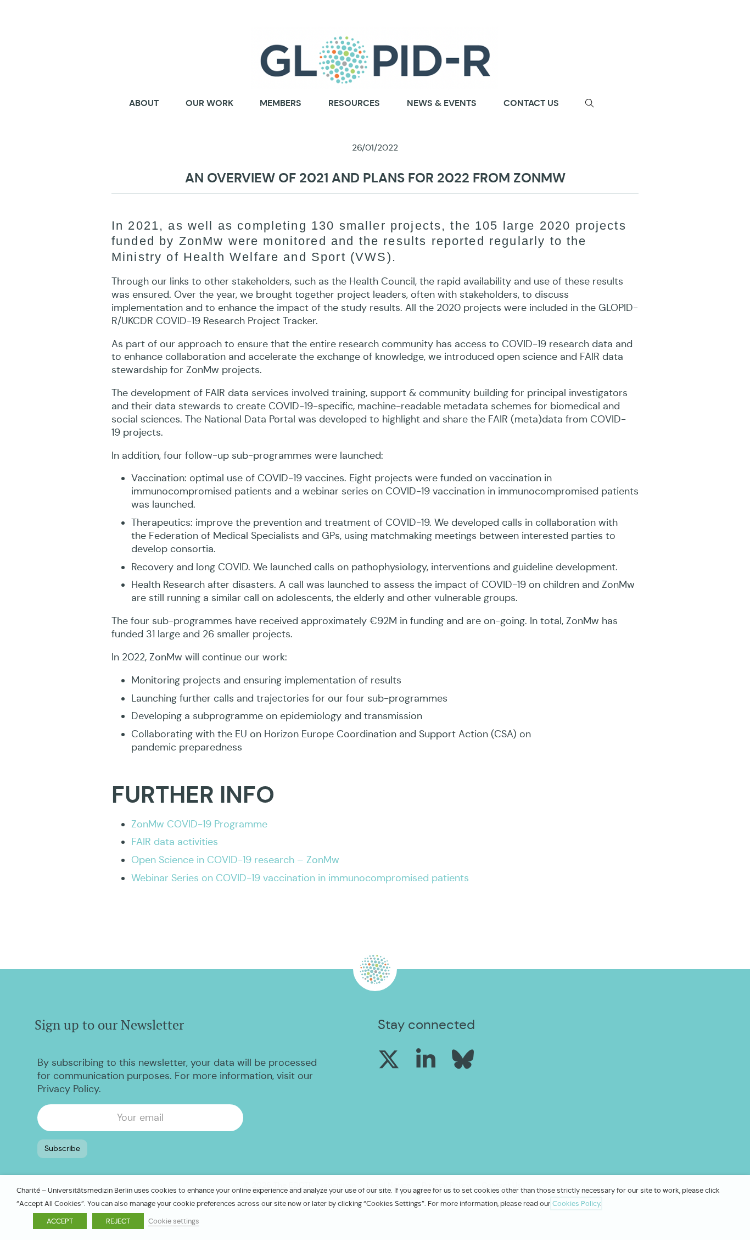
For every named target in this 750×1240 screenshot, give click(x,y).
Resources (354, 103)
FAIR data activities (174, 842)
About (144, 103)
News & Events (442, 103)
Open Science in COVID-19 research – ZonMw (235, 860)
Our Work (209, 103)
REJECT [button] (118, 1221)
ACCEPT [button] (60, 1221)
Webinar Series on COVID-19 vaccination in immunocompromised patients (300, 878)
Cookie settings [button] (173, 1221)
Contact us (531, 103)
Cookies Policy (576, 1203)
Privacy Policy (68, 1089)
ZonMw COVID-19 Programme (199, 824)
